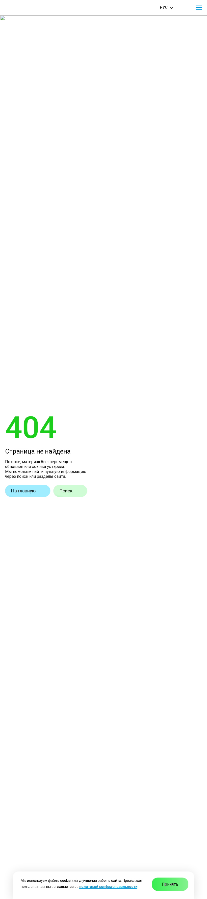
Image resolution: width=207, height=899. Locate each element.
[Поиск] (184, 7)
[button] (199, 8)
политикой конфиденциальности (108, 887)
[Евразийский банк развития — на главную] (23, 7)
